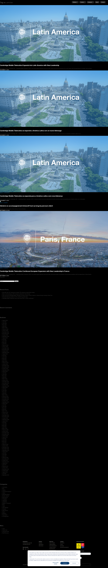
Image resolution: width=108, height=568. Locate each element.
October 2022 (5, 384)
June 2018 (4, 454)
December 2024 (5, 348)
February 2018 (5, 457)
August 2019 (5, 437)
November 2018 (5, 448)
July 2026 (4, 321)
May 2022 (4, 391)
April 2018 (4, 456)
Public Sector (5, 510)
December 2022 (5, 381)
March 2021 (4, 410)
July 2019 (4, 438)
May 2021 (4, 407)
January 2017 (5, 467)
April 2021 (4, 409)
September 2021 (5, 402)
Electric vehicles (5, 495)
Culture (3, 493)
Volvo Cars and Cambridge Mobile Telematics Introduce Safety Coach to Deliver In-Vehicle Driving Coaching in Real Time (27, 295)
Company (90, 2)
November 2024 (5, 349)
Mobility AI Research (6, 503)
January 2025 (5, 346)
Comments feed (5, 531)
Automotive (4, 487)
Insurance (40, 542)
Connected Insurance (6, 491)
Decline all (74, 563)
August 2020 (5, 421)
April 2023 (4, 377)
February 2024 (5, 362)
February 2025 (5, 345)
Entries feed (4, 530)
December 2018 (5, 447)
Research (4, 513)
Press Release (5, 507)
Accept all (65, 563)
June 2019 (4, 440)
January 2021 (5, 413)
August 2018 (5, 451)
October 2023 (5, 368)
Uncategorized (5, 516)
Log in (3, 528)
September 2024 (5, 352)
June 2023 (4, 374)
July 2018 (4, 453)
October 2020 (5, 418)
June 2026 (4, 323)
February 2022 (5, 396)
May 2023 (4, 375)
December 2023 (5, 365)
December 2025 (5, 332)
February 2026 (5, 329)
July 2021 (4, 405)
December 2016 (5, 469)
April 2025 (4, 343)
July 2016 (4, 473)
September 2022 (5, 386)
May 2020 (4, 425)
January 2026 (5, 330)
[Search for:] (7, 281)
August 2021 (4, 403)
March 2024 (4, 361)
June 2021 (4, 406)
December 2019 (5, 432)
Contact (103, 2)
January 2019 (5, 445)
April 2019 (4, 442)
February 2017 (5, 466)
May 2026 (4, 324)
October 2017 (5, 460)
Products (4, 509)
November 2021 (5, 399)
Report (3, 512)
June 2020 (4, 424)
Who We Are (62, 542)
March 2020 (4, 428)
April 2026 (4, 326)
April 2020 (4, 426)
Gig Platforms (41, 544)
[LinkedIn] (23, 549)
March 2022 (4, 394)
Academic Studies (53, 547)
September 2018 (5, 450)
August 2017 (5, 463)
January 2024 (5, 364)
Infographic (4, 498)
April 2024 (4, 359)
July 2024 (4, 355)
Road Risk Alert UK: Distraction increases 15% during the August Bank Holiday (18, 292)
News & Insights (52, 542)
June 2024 (4, 356)
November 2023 (5, 367)
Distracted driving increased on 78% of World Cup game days (15, 296)
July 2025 (4, 339)
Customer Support (53, 550)
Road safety (4, 514)
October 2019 (5, 435)
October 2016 (5, 470)
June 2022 (4, 390)
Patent (3, 506)
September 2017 (5, 461)
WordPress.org (5, 533)
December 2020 (5, 415)
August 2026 (5, 320)
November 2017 (5, 459)
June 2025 (4, 340)
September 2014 (5, 475)
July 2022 (4, 389)
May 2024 (4, 358)
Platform (74, 2)
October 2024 (5, 351)
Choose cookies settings (56, 563)
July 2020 (4, 422)
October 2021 (5, 400)
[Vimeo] (28, 549)
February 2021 (5, 412)
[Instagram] (25, 549)
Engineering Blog (52, 544)
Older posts (2, 277)
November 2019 (5, 434)
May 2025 (4, 342)
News (97, 2)
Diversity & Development (64, 547)
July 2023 (4, 372)
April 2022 (4, 393)
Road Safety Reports (53, 545)
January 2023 (5, 380)
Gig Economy (5, 497)
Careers (82, 2)
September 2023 (5, 370)
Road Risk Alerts (52, 548)
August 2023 (5, 371)
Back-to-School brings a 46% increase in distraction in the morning (16, 293)
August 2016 (5, 472)
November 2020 (5, 416)
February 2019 (5, 444)
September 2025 (5, 336)
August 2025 (5, 337)
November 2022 (5, 383)
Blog (3, 488)
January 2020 (5, 431)
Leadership (4, 500)
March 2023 (4, 378)
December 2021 (5, 397)
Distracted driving (5, 494)
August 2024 (5, 354)
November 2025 (5, 333)
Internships (62, 545)
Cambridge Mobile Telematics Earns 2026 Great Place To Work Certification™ (18, 298)
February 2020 (5, 429)
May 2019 (4, 441)
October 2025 (5, 335)
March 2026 (4, 327)
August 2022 (5, 387)
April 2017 (4, 464)
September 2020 (5, 419)
